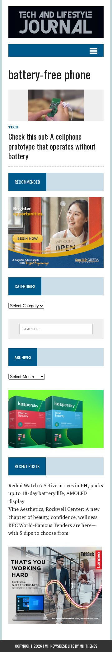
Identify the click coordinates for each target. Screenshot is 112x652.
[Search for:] (56, 328)
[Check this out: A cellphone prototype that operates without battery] (56, 116)
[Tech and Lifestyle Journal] (56, 22)
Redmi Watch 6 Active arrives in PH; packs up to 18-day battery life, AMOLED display (55, 493)
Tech (13, 127)
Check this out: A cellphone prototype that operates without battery (52, 146)
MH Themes (88, 646)
